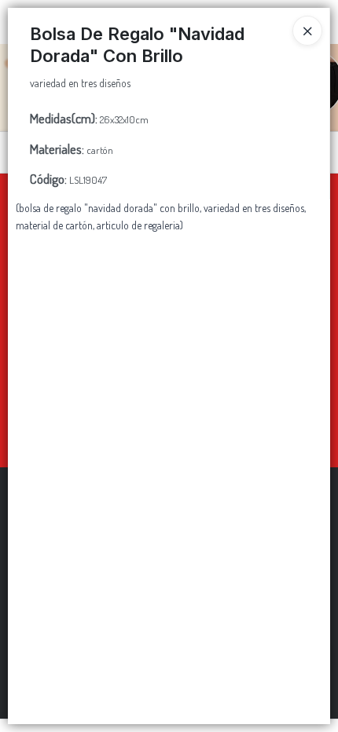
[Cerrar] (307, 31)
